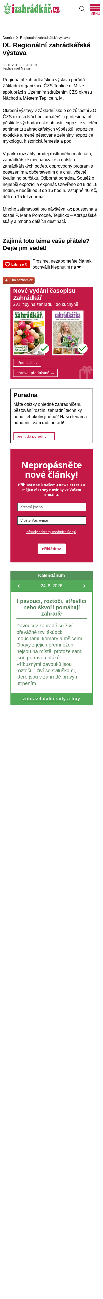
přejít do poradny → (34, 436)
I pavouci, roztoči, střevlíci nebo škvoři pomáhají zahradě (52, 607)
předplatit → (27, 363)
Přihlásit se (51, 548)
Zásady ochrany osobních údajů (51, 532)
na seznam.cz (22, 280)
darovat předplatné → (35, 373)
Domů (7, 38)
